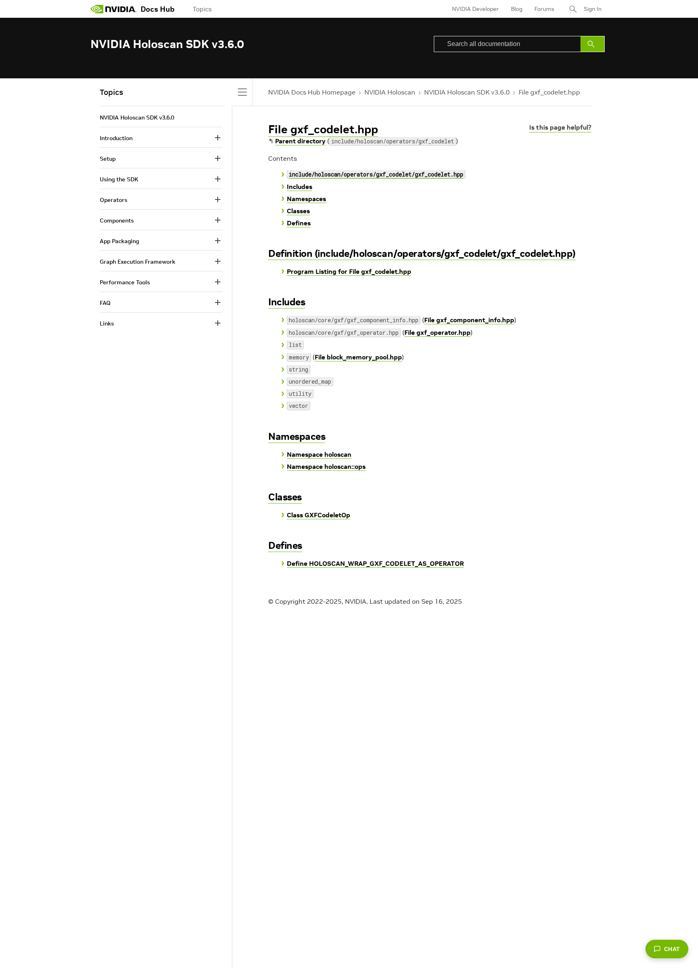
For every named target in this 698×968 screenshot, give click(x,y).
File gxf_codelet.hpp (549, 92)
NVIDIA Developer (475, 9)
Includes (299, 187)
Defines (299, 223)
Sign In (592, 9)
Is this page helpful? (560, 127)
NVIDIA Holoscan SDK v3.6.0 (467, 92)
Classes (298, 211)
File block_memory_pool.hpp (358, 357)
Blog (516, 9)
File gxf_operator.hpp (437, 332)
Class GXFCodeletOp (318, 515)
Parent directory (300, 141)
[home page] (113, 9)
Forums (544, 9)
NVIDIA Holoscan (389, 92)
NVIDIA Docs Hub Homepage (311, 92)
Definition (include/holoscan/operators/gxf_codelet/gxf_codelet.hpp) (422, 253)
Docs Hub (157, 9)
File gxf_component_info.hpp (469, 320)
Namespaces (306, 199)
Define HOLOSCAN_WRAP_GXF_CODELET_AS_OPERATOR (375, 563)
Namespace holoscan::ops (326, 466)
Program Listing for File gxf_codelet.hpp (349, 271)
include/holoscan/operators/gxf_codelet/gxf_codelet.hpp (376, 174)
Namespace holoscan (319, 454)
